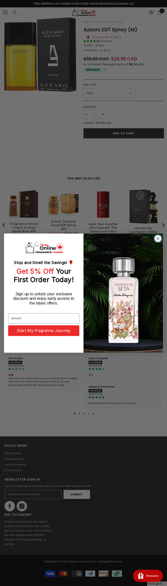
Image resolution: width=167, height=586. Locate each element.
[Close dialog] (158, 238)
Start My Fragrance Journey (43, 330)
